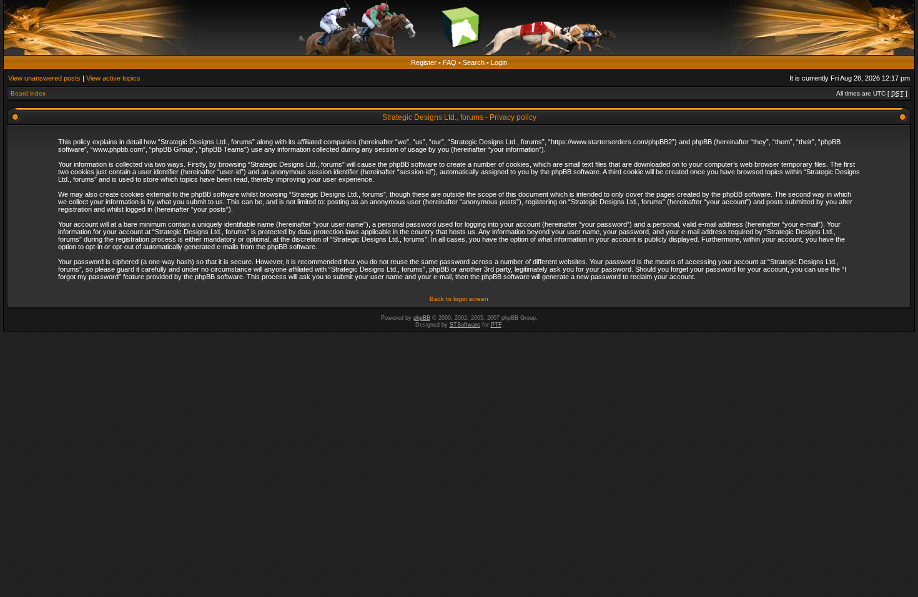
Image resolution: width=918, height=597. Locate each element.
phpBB (421, 318)
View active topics (113, 78)
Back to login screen (459, 298)
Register (424, 62)
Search (474, 62)
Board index (28, 93)
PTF (496, 325)
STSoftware (465, 325)
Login (499, 62)
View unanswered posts (44, 78)
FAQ (450, 62)
